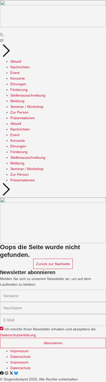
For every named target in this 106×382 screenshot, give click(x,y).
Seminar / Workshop (26, 107)
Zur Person (19, 112)
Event (15, 73)
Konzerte (17, 78)
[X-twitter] (11, 373)
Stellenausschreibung (27, 95)
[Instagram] (6, 373)
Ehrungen (18, 84)
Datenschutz (20, 357)
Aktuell (15, 61)
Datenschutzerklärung (18, 335)
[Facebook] (2, 373)
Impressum (19, 351)
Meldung (17, 101)
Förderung (19, 90)
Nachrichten (20, 67)
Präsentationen (22, 118)
